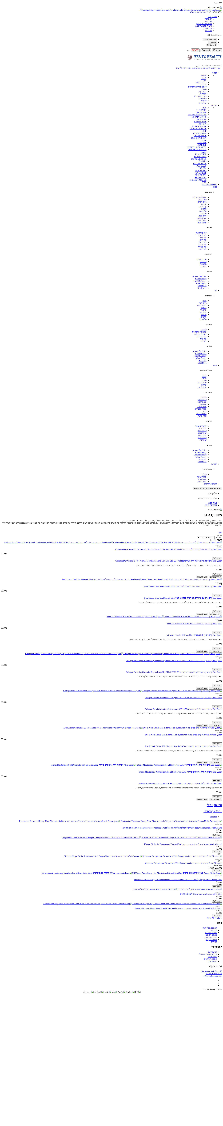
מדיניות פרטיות (211, 937)
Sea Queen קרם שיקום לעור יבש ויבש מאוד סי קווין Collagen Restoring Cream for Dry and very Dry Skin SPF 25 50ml (174, 660)
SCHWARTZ (200, 170)
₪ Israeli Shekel (210, 40)
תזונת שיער (202, 402)
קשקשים (203, 404)
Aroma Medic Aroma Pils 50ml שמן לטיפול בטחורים (201, 894)
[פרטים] (221, 545)
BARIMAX (201, 119)
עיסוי (204, 301)
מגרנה (204, 89)
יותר (220, 533)
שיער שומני (202, 431)
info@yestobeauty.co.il (213, 976)
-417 (204, 108)
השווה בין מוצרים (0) (203, 26)
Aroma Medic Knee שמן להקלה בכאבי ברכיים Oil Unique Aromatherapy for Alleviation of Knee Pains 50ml (178, 880)
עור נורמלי (202, 244)
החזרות (214, 942)
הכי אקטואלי (214, 805)
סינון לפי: (218, 537)
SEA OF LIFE (200, 173)
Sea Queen (202, 288)
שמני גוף (203, 312)
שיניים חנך (202, 103)
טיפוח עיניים (201, 220)
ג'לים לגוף (202, 303)
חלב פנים (202, 211)
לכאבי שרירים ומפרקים (197, 87)
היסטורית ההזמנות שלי (208, 954)
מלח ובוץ (203, 319)
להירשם (208, 21)
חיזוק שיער (202, 416)
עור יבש (203, 237)
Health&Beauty (200, 281)
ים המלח (203, 262)
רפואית (203, 266)
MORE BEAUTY (198, 159)
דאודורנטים (201, 305)
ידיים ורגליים (201, 336)
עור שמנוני (202, 235)
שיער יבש (202, 428)
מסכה (204, 380)
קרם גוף (203, 310)
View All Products (214, 918)
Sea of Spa (202, 286)
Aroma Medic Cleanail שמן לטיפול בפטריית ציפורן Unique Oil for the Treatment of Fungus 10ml (183, 844)
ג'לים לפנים (202, 202)
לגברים (203, 329)
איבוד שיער (201, 407)
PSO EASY (201, 166)
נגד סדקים (202, 91)
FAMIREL (201, 145)
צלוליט (203, 101)
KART (203, 152)
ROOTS (203, 168)
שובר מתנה (212, 957)
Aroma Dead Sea (199, 276)
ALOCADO (201, 110)
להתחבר (208, 19)
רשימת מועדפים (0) (204, 23)
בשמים (203, 341)
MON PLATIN (200, 156)
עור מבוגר (202, 249)
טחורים (203, 84)
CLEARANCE (200, 136)
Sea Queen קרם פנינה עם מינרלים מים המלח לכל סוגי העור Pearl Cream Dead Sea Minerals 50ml (183, 586)
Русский (206, 50)
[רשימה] (218, 535)
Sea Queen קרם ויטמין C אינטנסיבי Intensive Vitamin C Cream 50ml (194, 623)
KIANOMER (200, 154)
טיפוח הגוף (202, 481)
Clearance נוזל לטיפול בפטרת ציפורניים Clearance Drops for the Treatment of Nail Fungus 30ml (183, 863)
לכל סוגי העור (201, 233)
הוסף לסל (217, 558)
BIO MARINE (200, 122)
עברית (195, 50)
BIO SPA (202, 124)
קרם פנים (202, 206)
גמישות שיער (201, 414)
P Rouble (212, 42)
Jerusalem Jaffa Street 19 (211, 971)
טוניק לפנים (201, 218)
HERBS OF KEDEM (197, 149)
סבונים (203, 315)
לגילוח (204, 474)
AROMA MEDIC (199, 117)
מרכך (204, 378)
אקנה (204, 77)
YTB (204, 182)
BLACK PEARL (199, 126)
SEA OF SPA (200, 175)
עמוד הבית (212, 503)
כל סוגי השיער (200, 426)
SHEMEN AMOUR (198, 180)
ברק (204, 411)
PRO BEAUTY (199, 163)
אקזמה (203, 75)
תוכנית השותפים (210, 959)
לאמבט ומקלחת (200, 334)
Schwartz (202, 360)
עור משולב (202, 242)
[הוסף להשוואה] (216, 545)
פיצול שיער (202, 438)
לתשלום (208, 30)
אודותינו (213, 930)
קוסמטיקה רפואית (199, 332)
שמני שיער (202, 387)
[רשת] (221, 535)
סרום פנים (202, 216)
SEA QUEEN (200, 177)
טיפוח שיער (201, 477)
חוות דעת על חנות (183, 68)
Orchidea (202, 161)
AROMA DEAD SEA (197, 115)
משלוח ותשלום (211, 933)
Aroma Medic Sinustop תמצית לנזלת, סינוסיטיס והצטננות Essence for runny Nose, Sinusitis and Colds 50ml (178, 908)
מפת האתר (212, 961)
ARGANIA (201, 112)
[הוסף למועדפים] (218, 545)
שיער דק (203, 440)
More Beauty (201, 283)
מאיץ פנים (202, 199)
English (217, 50)
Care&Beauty (200, 279)
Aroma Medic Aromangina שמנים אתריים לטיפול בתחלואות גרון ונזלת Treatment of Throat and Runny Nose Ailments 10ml (172, 828)
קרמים (203, 204)
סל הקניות (208, 28)
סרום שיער (202, 382)
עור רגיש (203, 240)
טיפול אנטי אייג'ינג (199, 197)
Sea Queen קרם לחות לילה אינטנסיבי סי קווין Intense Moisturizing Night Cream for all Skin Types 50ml (180, 772)
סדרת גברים (201, 259)
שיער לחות (202, 400)
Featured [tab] (213, 817)
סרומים (203, 213)
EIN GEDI (201, 143)
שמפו (204, 375)
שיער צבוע (202, 433)
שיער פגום (202, 435)
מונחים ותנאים (211, 935)
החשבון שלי (212, 952)
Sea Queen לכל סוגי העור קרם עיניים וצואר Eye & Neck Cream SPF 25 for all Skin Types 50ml (183, 735)
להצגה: (219, 540)
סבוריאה (203, 94)
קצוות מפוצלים (200, 409)
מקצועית (203, 264)
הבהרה (203, 80)
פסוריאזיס (202, 98)
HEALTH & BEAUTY (196, 147)
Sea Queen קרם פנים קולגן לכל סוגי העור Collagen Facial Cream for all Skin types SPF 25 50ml (183, 698)
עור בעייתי (202, 247)
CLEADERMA (199, 133)
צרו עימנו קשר (211, 939)
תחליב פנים (202, 223)
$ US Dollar (211, 45)
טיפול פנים (202, 479)
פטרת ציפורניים (200, 96)
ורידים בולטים (201, 82)
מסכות (203, 209)
